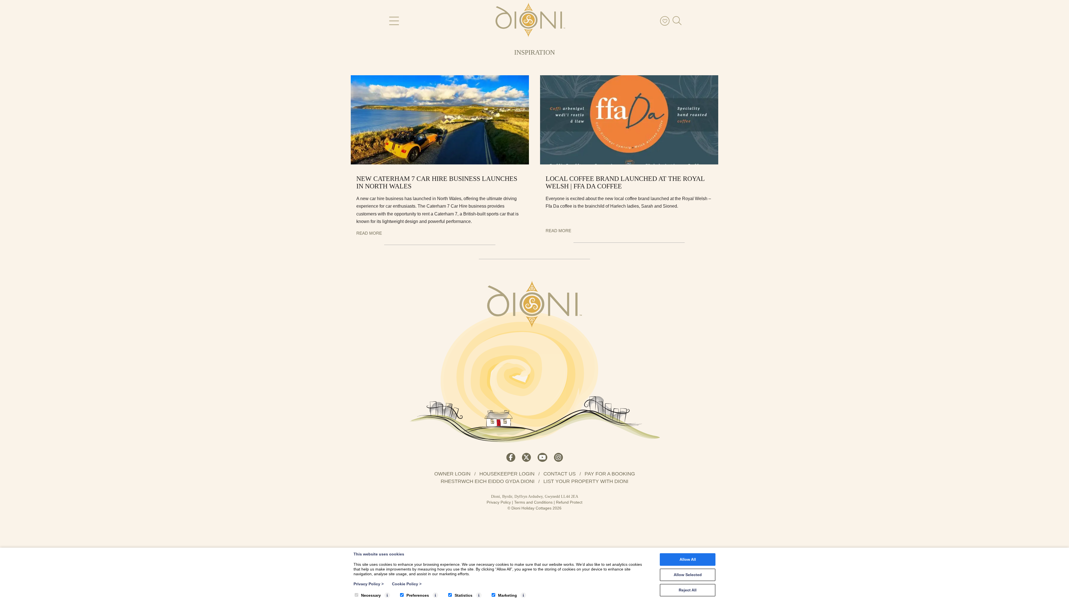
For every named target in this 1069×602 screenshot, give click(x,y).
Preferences (417, 595)
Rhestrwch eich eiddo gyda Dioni (487, 481)
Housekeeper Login (506, 474)
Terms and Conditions (533, 502)
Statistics (463, 595)
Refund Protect (569, 502)
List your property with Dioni (585, 481)
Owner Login (452, 474)
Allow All (688, 559)
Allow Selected (688, 574)
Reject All (688, 590)
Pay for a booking (610, 474)
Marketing (507, 595)
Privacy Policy (499, 502)
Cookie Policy (406, 584)
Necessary (371, 595)
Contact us (559, 474)
